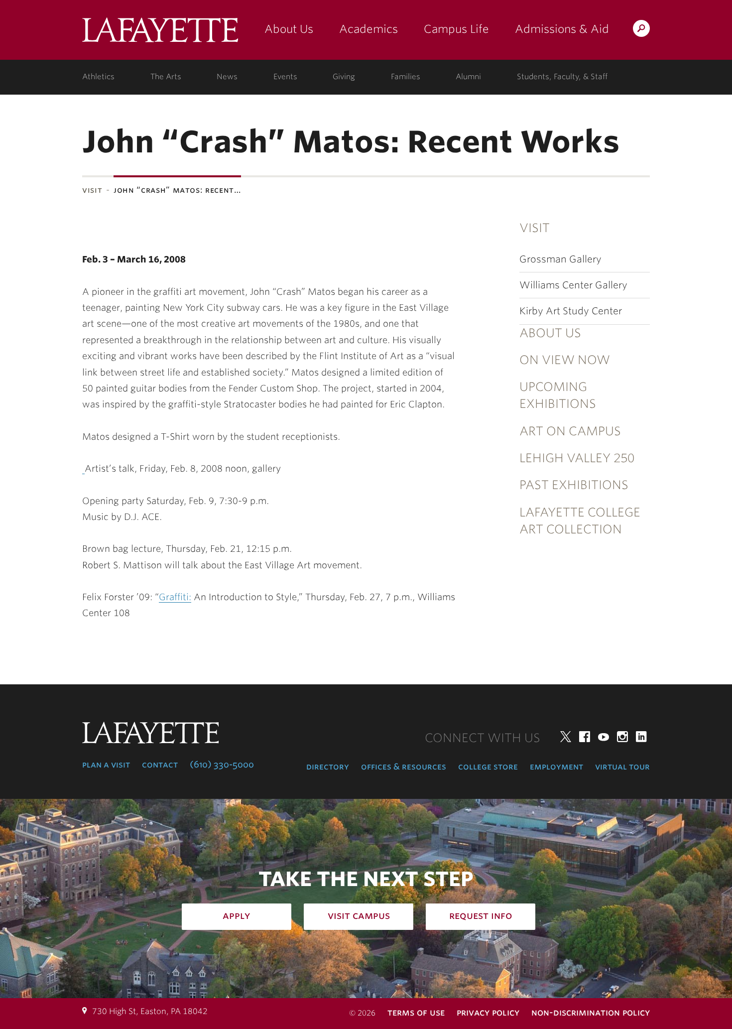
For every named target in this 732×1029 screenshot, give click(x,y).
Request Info (480, 915)
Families (405, 76)
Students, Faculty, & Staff (562, 76)
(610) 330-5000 (222, 765)
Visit (92, 190)
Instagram (622, 736)
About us (550, 333)
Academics (368, 28)
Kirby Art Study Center (570, 311)
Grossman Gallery (560, 259)
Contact (160, 765)
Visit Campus (359, 915)
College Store (488, 767)
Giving (344, 76)
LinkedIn (641, 736)
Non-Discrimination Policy (590, 1012)
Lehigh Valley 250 (576, 458)
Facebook (584, 736)
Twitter (565, 736)
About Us (288, 28)
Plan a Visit (106, 765)
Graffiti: (175, 597)
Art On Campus (570, 431)
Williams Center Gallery (573, 285)
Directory (327, 767)
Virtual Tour (622, 767)
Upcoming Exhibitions (557, 395)
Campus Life (456, 28)
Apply (236, 915)
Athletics (98, 76)
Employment (556, 767)
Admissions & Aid (562, 28)
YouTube (603, 736)
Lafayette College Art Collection (579, 520)
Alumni (468, 76)
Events (285, 76)
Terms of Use (416, 1012)
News (227, 76)
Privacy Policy (488, 1012)
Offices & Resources (403, 767)
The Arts (165, 76)
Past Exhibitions (573, 485)
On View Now (564, 360)
